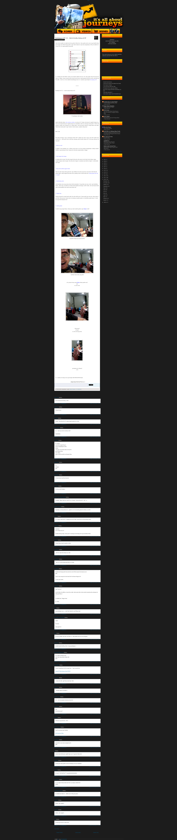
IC (76, 389)
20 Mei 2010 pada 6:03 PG (95, 639)
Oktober (105, 184)
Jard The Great (57, 696)
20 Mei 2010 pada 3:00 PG (95, 403)
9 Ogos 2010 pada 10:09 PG (95, 806)
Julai (105, 189)
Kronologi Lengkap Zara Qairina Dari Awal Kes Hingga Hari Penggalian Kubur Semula (112, 133)
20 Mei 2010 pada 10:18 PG (95, 757)
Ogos (105, 188)
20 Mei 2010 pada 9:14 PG (95, 736)
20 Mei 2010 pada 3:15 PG (95, 503)
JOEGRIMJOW (64, 839)
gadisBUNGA (106, 140)
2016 (105, 168)
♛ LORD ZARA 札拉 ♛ (59, 617)
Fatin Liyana (106, 110)
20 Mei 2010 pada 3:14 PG (95, 493)
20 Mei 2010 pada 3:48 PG (95, 536)
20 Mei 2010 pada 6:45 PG (95, 648)
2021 (105, 159)
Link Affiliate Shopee (108, 128)
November (106, 182)
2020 (105, 161)
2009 (105, 202)
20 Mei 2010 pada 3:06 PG (95, 436)
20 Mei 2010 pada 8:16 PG (95, 714)
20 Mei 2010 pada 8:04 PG (95, 683)
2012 (105, 175)
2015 (105, 170)
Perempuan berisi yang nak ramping (110, 88)
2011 (105, 177)
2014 (105, 172)
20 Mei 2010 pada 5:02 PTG (95, 776)
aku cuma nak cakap (108, 136)
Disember (106, 181)
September (106, 186)
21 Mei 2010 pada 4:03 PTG (95, 796)
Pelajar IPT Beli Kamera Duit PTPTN (62, 671)
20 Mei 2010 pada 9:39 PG (95, 747)
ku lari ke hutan (107, 137)
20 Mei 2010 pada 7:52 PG (95, 674)
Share (88, 0)
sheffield (79, 389)
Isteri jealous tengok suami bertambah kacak (112, 93)
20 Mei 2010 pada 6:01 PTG (95, 787)
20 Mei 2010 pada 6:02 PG (95, 614)
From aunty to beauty (107, 85)
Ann (55, 819)
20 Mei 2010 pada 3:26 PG (95, 512)
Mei (104, 193)
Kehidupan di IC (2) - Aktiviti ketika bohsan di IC (70, 38)
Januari (105, 200)
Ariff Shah (56, 525)
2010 (105, 179)
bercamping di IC (93, 79)
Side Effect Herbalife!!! (108, 92)
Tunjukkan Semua (119, 151)
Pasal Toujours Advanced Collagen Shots (111, 117)
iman (55, 608)
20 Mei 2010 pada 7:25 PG (95, 661)
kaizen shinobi (57, 427)
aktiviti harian (72, 389)
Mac (104, 196)
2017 (105, 166)
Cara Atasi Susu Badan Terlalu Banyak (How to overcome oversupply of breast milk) (111, 112)
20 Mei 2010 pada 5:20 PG (95, 582)
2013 (105, 174)
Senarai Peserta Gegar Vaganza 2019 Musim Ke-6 (110, 148)
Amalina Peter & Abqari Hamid (110, 101)
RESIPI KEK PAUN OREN (109, 107)
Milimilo (56, 540)
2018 (105, 165)
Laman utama (78, 832)
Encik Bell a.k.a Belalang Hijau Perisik (112, 131)
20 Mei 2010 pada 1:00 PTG (95, 766)
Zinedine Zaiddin (57, 506)
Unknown (56, 800)
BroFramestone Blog (59, 733)
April (105, 195)
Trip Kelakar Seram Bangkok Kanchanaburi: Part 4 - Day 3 (109, 142)
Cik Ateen (56, 440)
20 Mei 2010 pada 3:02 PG (95, 414)
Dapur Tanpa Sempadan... (109, 106)
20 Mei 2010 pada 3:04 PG (95, 424)
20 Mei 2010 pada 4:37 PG (95, 546)
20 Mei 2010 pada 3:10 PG (95, 482)
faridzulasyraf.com (106, 57)
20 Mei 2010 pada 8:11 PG (95, 702)
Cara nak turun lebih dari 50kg (109, 86)
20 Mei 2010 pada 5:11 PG (95, 555)
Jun (104, 191)
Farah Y (55, 516)
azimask (55, 770)
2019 (105, 163)
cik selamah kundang (58, 790)
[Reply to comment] (60, 403)
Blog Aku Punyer (107, 127)
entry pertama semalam (70, 122)
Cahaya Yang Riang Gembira (60, 497)
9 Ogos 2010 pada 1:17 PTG (95, 825)
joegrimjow (56, 407)
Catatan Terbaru (59, 832)
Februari (105, 198)
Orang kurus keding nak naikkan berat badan (112, 83)
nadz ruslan (56, 397)
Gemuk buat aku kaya (107, 82)
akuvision (56, 760)
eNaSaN (55, 717)
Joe (58, 839)
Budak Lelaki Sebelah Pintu (110, 146)
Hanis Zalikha (107, 116)
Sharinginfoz (56, 665)
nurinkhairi (56, 568)
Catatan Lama (96, 832)
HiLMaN (56, 418)
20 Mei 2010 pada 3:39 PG (95, 522)
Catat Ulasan (56, 828)
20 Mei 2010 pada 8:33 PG (95, 723)
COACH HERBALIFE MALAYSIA (110, 102)
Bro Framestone (57, 727)
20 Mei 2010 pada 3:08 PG (95, 458)
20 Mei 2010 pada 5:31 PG (95, 604)
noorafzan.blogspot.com (59, 652)
